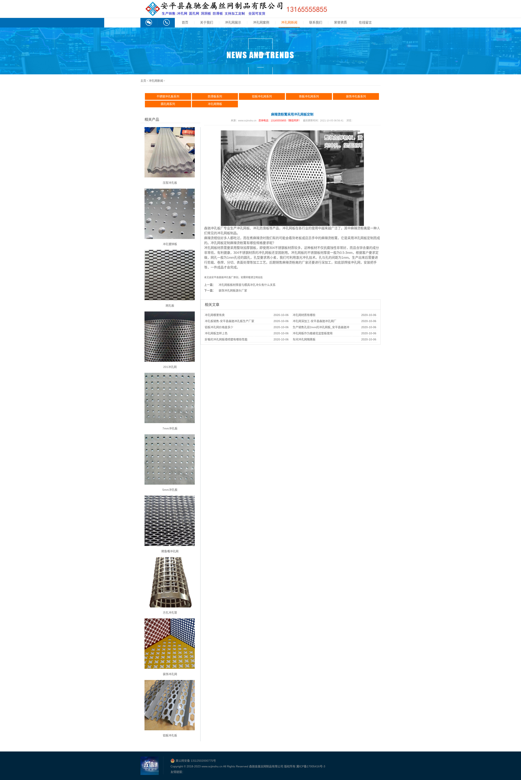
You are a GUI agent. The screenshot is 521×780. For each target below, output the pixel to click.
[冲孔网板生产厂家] (235, 13)
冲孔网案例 (261, 22)
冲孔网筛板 (215, 104)
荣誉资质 (340, 22)
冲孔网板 (243, 228)
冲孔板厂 (228, 277)
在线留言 (365, 22)
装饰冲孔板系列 (356, 96)
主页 (143, 80)
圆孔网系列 (168, 104)
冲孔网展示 (233, 22)
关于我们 (206, 22)
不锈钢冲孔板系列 (168, 96)
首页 (185, 22)
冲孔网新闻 (289, 22)
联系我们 (315, 22)
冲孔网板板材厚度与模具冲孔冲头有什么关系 (247, 284)
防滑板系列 (215, 96)
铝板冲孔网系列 (262, 96)
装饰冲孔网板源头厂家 (233, 290)
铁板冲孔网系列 (309, 96)
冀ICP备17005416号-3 (310, 766)
